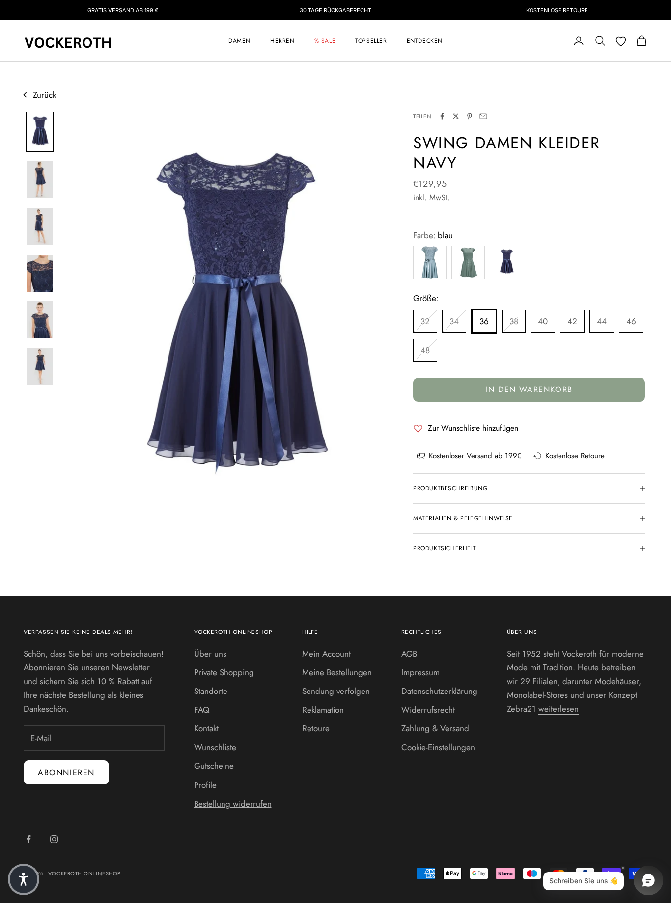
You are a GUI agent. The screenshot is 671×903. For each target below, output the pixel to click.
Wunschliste (215, 747)
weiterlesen (558, 709)
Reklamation (323, 710)
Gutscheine (214, 766)
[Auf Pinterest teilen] (470, 116)
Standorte (210, 691)
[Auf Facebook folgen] (28, 839)
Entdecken (425, 40)
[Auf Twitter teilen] (456, 116)
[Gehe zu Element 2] (40, 179)
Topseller (371, 40)
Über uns (210, 654)
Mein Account (326, 654)
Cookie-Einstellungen (438, 747)
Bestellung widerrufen (233, 804)
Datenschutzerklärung (439, 691)
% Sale (325, 40)
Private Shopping (224, 672)
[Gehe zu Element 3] (40, 226)
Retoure (316, 728)
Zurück (44, 95)
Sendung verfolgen (336, 691)
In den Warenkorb (529, 389)
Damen (239, 40)
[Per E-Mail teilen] (483, 116)
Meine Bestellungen (337, 672)
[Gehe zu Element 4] (40, 273)
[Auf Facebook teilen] (442, 116)
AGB (409, 654)
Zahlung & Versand (435, 728)
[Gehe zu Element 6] (40, 366)
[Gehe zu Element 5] (40, 320)
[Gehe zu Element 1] (40, 132)
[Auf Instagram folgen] (54, 839)
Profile (205, 785)
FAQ (201, 710)
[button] (23, 879)
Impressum (420, 672)
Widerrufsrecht (428, 710)
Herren (282, 40)
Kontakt (206, 728)
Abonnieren (66, 772)
